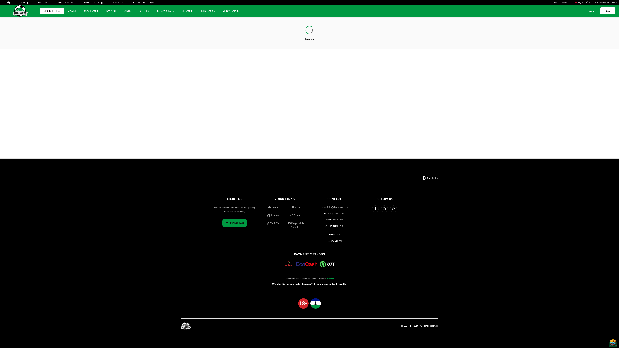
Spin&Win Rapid (165, 11)
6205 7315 (338, 219)
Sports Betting (52, 11)
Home (274, 207)
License (330, 278)
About (297, 207)
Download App (237, 222)
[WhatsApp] (393, 208)
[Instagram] (384, 208)
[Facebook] (375, 208)
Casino (127, 11)
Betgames (187, 11)
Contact (297, 215)
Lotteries (144, 11)
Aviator (72, 11)
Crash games (91, 11)
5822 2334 (339, 213)
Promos (274, 215)
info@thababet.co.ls (337, 207)
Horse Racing (207, 11)
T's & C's (274, 223)
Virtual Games (231, 11)
